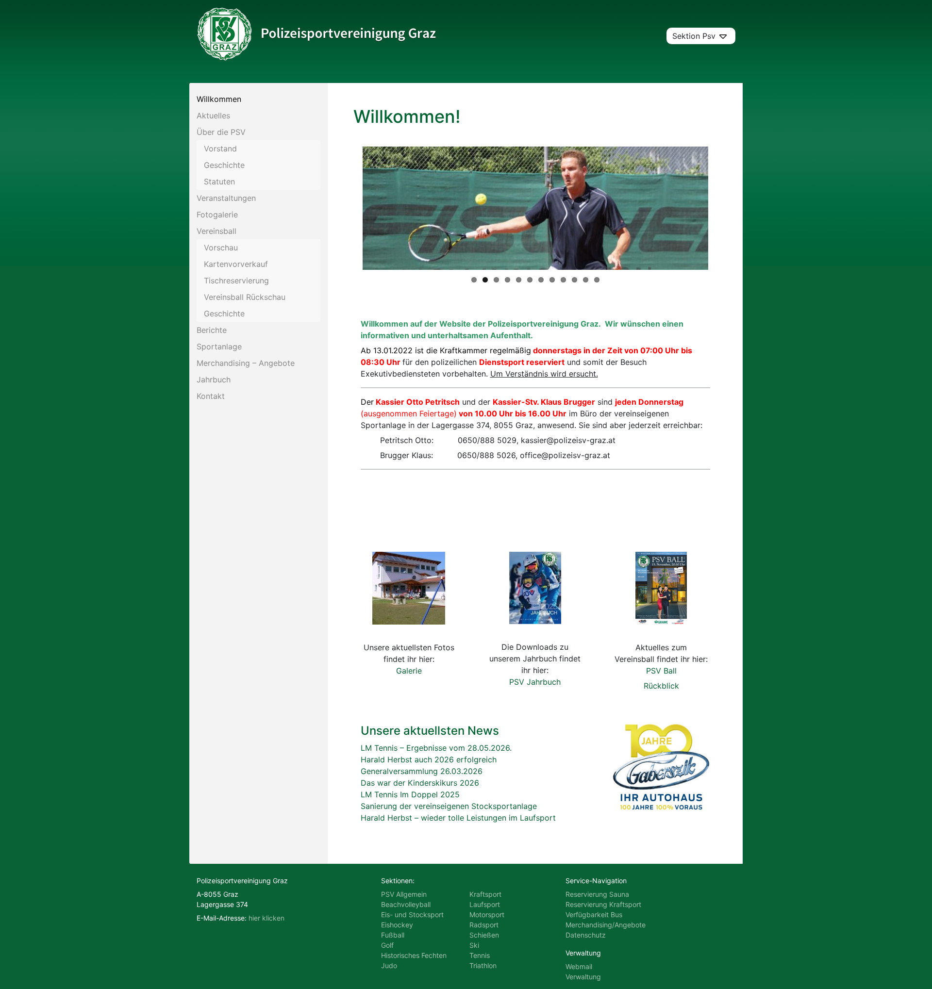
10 (574, 279)
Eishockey (397, 925)
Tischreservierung (236, 280)
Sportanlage (219, 346)
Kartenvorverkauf (236, 264)
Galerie (409, 671)
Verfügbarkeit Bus (594, 914)
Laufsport (484, 904)
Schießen (484, 935)
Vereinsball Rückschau (244, 297)
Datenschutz (586, 935)
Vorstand (220, 148)
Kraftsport (485, 894)
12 (596, 279)
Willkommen (219, 99)
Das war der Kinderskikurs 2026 (420, 783)
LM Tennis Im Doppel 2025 (410, 794)
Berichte (212, 330)
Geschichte (224, 165)
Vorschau (221, 247)
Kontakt (211, 396)
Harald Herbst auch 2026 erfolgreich (429, 759)
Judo (389, 965)
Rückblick (661, 686)
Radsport (484, 925)
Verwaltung (583, 977)
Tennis (479, 955)
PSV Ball (661, 671)
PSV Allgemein (404, 894)
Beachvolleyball (406, 904)
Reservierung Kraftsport (603, 904)
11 (585, 279)
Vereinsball (216, 231)
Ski (474, 945)
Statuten (219, 181)
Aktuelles (213, 115)
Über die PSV (221, 132)
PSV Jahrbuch (535, 682)
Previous (348, 208)
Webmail (579, 966)
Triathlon (483, 965)
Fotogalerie (217, 214)
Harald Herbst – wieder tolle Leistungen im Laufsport (458, 818)
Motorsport (486, 914)
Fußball (392, 935)
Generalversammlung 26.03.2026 (422, 771)
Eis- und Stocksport (412, 914)
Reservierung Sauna (597, 894)
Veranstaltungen (226, 198)
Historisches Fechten (414, 955)
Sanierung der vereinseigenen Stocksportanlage (449, 806)
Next (722, 208)
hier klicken (266, 918)
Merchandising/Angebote (606, 925)
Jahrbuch (214, 379)
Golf (387, 945)
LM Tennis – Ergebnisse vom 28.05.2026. (436, 748)
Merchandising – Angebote (246, 363)
